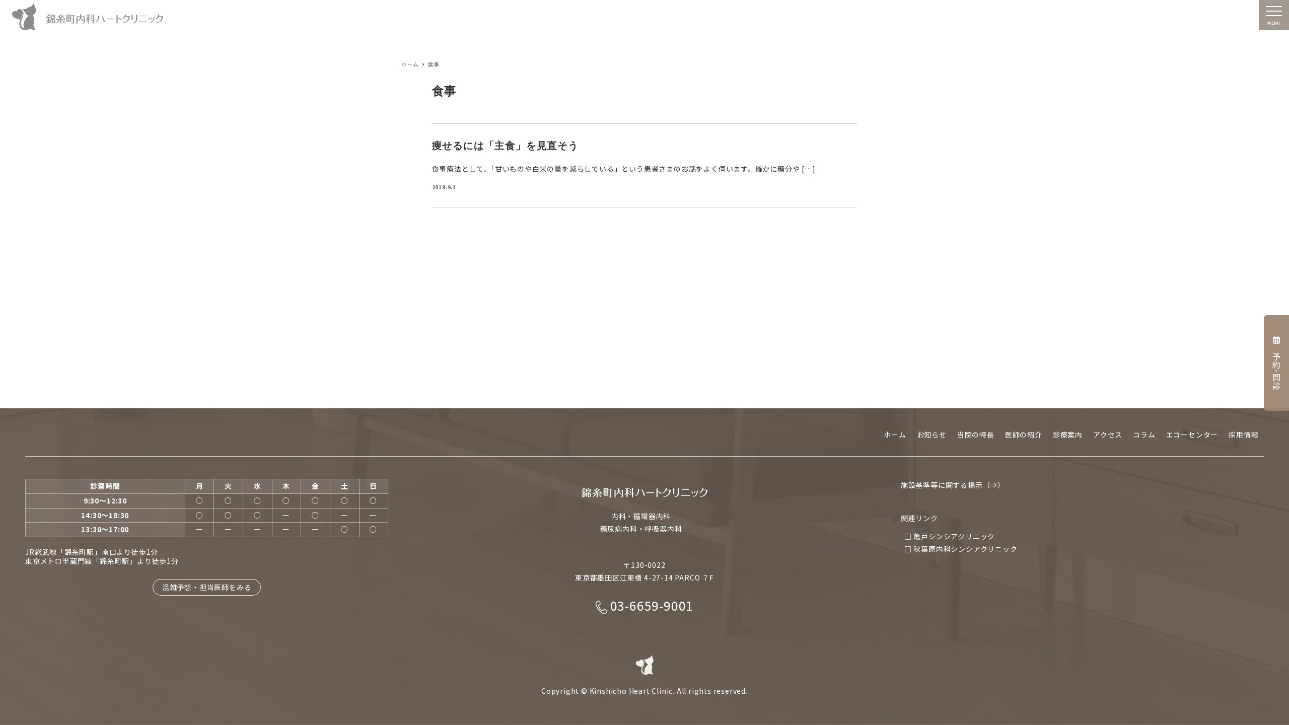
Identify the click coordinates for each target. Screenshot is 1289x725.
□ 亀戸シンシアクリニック (949, 536)
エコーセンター (1192, 434)
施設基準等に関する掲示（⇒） (953, 485)
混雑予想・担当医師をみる (207, 587)
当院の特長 (975, 434)
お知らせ (932, 434)
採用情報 (1243, 434)
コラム (1144, 434)
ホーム (895, 434)
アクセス (1107, 434)
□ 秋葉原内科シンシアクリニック (961, 549)
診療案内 (1068, 434)
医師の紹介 (1023, 434)
